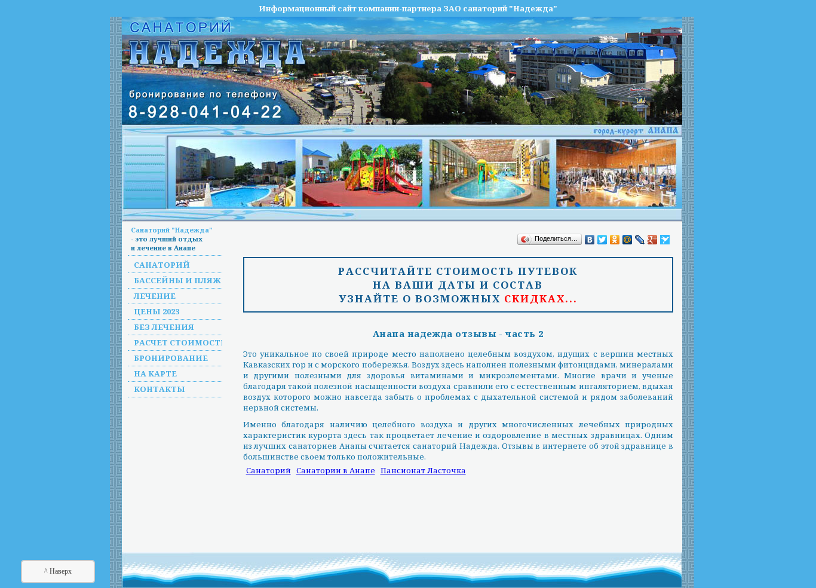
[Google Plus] (652, 239)
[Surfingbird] (665, 239)
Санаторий (162, 264)
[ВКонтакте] (590, 239)
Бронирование (171, 358)
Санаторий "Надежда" (172, 229)
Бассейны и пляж (177, 280)
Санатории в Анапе (335, 470)
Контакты (159, 389)
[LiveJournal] (640, 239)
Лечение (155, 295)
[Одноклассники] (615, 239)
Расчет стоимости (181, 342)
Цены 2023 (156, 311)
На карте (155, 373)
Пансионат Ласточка (423, 470)
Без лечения (164, 326)
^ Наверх (58, 571)
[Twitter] (602, 239)
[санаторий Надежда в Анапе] (426, 173)
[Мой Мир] (627, 239)
